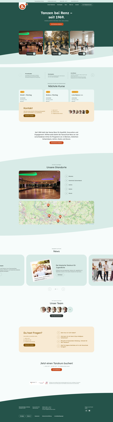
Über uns (71, 4)
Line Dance (73, 73)
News (66, 4)
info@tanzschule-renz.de (30, 341)
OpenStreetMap (91, 223)
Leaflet (86, 223)
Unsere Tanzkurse (51, 4)
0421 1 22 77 (27, 338)
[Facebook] (89, 410)
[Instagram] (86, 410)
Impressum (37, 416)
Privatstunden (28, 73)
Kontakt (77, 4)
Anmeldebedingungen (58, 416)
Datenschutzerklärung (47, 416)
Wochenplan (59, 4)
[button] (20, 75)
